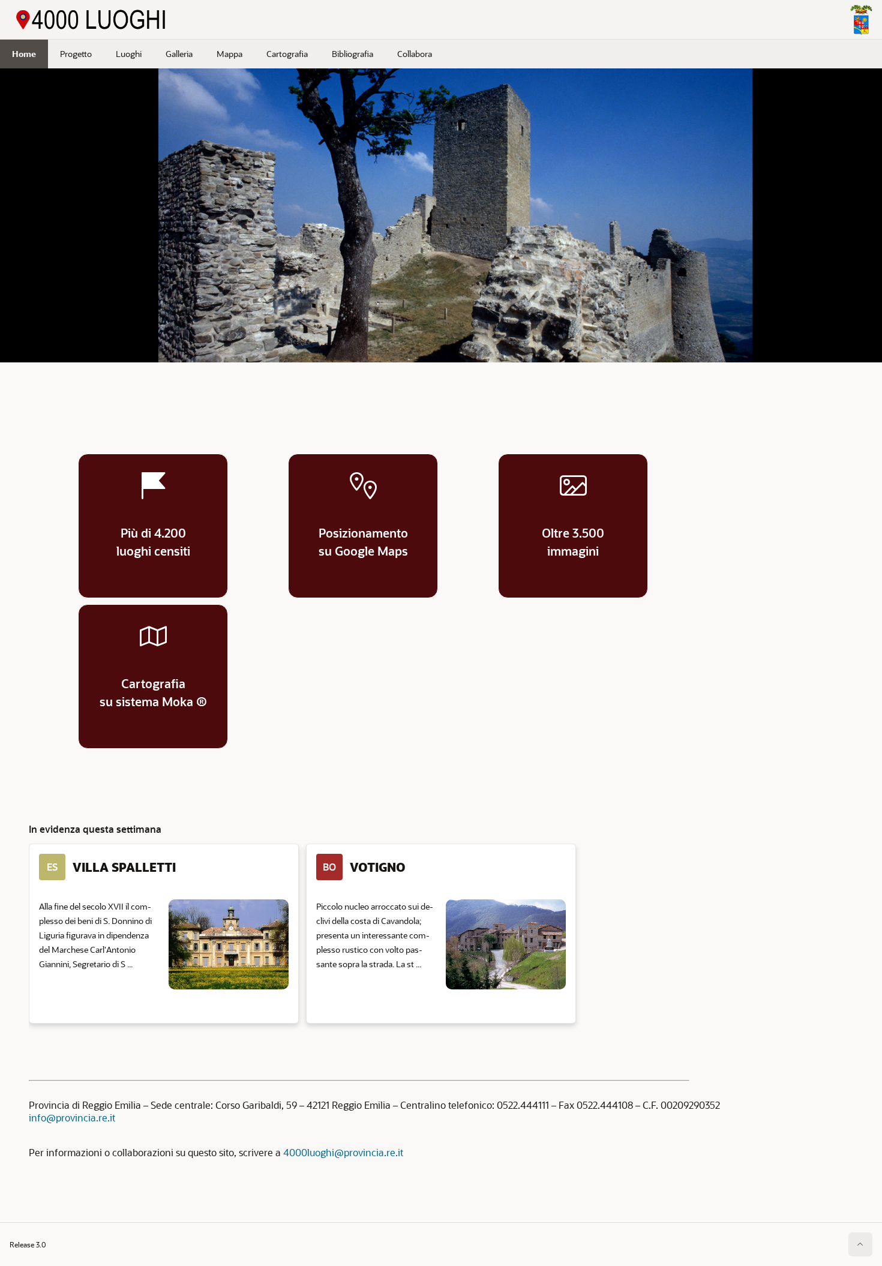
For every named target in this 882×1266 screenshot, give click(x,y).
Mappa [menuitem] (229, 53)
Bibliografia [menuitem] (352, 53)
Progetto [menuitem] (76, 53)
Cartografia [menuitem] (287, 53)
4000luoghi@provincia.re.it (343, 1152)
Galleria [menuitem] (179, 53)
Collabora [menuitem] (414, 53)
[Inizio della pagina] (860, 1244)
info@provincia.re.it (72, 1117)
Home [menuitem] (24, 53)
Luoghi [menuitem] (129, 53)
